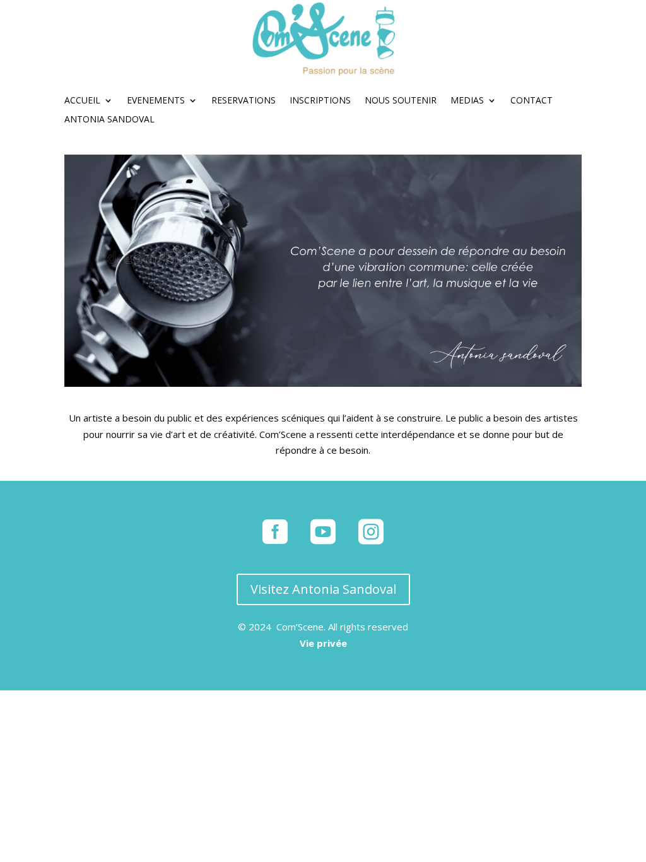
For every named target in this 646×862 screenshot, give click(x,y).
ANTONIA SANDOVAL (109, 120)
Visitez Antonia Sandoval (323, 589)
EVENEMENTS (156, 101)
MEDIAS (467, 101)
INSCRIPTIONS (320, 101)
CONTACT (531, 101)
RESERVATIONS (243, 101)
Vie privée (323, 643)
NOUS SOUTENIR (401, 101)
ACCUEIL (82, 101)
